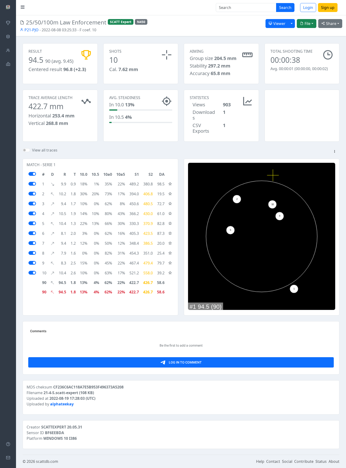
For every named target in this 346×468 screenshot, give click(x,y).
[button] (334, 151)
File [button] (307, 23)
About (334, 461)
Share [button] (330, 23)
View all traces (44, 150)
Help (260, 461)
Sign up (327, 7)
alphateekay (62, 404)
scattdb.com (47, 461)
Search (285, 7)
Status (321, 461)
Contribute (304, 461)
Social (287, 461)
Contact (273, 461)
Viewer (279, 23)
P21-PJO (31, 29)
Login (308, 7)
